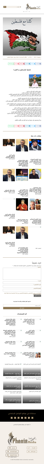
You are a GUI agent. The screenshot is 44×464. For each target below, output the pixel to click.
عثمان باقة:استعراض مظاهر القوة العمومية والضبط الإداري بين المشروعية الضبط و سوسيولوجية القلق (22, 162)
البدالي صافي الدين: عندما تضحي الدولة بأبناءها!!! (10, 244)
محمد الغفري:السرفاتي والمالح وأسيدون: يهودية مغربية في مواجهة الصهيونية (35, 221)
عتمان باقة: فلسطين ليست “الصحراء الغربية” (9, 190)
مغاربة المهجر (10, 57)
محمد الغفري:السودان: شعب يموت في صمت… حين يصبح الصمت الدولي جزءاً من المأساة (35, 161)
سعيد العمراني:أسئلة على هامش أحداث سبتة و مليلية (22, 221)
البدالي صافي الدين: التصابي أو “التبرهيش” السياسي (9, 215)
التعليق (39, 267)
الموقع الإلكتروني (37, 288)
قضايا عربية (16, 57)
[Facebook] (29, 11)
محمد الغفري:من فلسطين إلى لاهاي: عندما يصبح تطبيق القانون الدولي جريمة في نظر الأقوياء (23, 192)
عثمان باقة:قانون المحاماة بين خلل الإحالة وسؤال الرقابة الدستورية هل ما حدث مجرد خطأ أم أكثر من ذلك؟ (35, 190)
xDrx (9, 457)
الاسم (39, 280)
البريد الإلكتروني (37, 284)
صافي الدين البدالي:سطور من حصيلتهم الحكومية (10, 156)
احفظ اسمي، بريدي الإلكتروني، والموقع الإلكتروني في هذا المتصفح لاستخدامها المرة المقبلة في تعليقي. (22, 294)
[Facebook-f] (32, 418)
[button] (38, 64)
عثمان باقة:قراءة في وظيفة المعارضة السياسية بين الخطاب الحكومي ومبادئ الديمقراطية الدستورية (22, 250)
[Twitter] (29, 418)
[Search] (4, 7)
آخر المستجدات (22, 57)
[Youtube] (22, 418)
